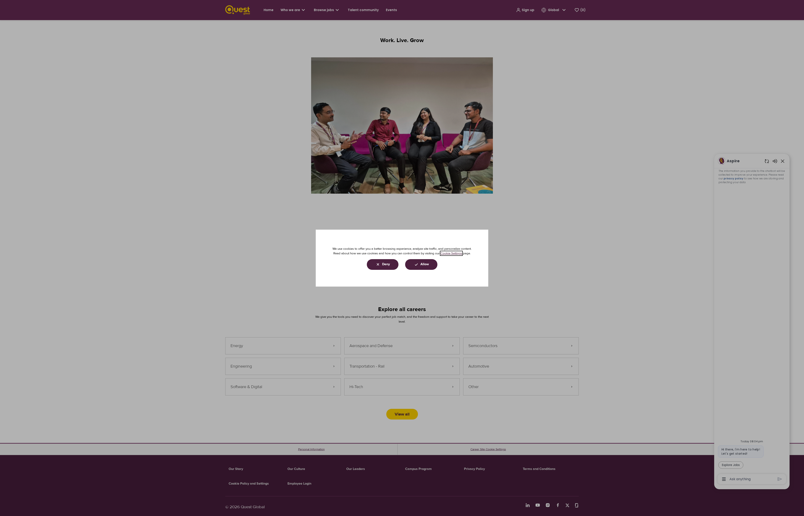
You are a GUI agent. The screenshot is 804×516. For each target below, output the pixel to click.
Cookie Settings (451, 253)
